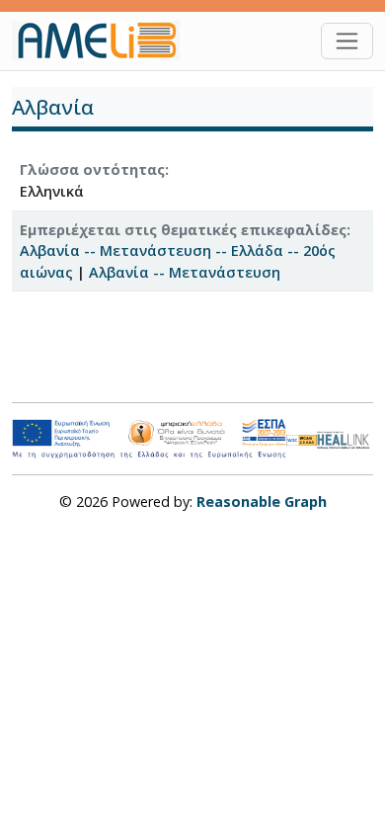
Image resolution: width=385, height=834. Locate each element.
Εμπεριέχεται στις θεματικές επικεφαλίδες (183, 229)
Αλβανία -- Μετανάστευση (184, 272)
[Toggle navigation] (347, 41)
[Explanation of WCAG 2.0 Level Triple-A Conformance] (302, 440)
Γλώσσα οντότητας (92, 169)
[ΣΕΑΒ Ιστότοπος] (345, 438)
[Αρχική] (103, 40)
